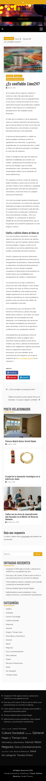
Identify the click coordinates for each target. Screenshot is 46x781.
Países (8, 659)
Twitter (25, 372)
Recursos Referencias (15, 79)
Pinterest (12, 377)
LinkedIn (25, 377)
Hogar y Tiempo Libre (14, 632)
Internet (9, 640)
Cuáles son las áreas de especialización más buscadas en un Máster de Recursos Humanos (21, 517)
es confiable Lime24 (25, 358)
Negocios (18, 76)
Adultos (9, 609)
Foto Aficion (23, 9)
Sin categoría (11, 671)
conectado (25, 536)
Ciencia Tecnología (13, 617)
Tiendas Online (11, 675)
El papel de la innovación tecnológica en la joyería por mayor (22, 477)
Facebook (13, 372)
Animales (9, 613)
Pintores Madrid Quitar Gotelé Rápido (20, 441)
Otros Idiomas (11, 655)
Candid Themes (27, 776)
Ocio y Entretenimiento (14, 651)
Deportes (9, 624)
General (10, 76)
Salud (8, 667)
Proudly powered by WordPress (16, 773)
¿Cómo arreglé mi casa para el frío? (22, 389)
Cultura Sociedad (12, 620)
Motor (8, 644)
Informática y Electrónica (15, 636)
